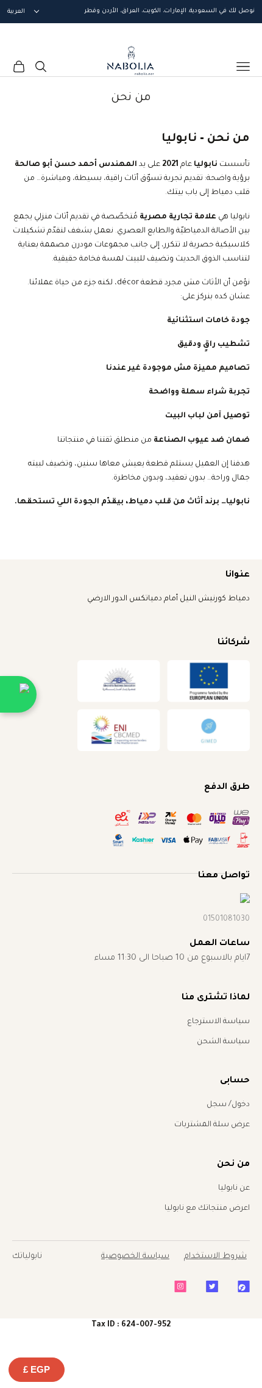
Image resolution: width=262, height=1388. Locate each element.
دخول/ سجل (228, 1105)
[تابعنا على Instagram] (180, 1286)
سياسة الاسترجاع (218, 1022)
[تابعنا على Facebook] (244, 1286)
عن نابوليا (234, 1188)
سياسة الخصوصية (135, 1256)
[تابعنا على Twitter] (212, 1286)
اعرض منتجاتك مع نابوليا (207, 1208)
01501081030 (226, 919)
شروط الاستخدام (215, 1256)
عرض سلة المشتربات (212, 1125)
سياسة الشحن (223, 1042)
